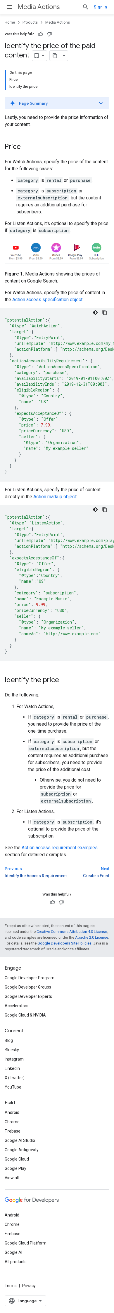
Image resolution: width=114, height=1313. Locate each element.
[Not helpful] (49, 34)
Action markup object (54, 496)
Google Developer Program (29, 977)
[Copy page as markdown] (55, 56)
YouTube (13, 1087)
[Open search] (85, 6)
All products (16, 1261)
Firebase (12, 1131)
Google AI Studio (20, 1140)
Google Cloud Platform (25, 1243)
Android (12, 1112)
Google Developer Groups (28, 987)
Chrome (12, 1121)
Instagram (14, 1059)
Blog (9, 1040)
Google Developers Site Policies (64, 943)
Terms (11, 1285)
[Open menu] (9, 7)
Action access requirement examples (60, 847)
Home (10, 22)
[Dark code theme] (95, 312)
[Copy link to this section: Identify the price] (65, 680)
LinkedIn (12, 1068)
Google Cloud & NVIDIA (25, 1015)
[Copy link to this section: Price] (26, 147)
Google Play (15, 1168)
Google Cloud (17, 1159)
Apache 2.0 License (91, 937)
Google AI (13, 1252)
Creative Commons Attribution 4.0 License (72, 931)
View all (12, 1177)
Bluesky (12, 1049)
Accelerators (16, 1005)
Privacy (29, 1285)
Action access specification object (47, 299)
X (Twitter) (15, 1077)
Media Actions (39, 7)
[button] (57, 103)
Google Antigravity (22, 1149)
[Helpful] (40, 34)
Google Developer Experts (28, 996)
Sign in (100, 7)
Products (30, 22)
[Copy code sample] (104, 312)
